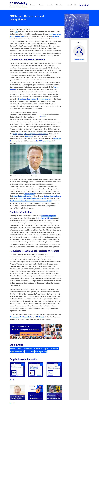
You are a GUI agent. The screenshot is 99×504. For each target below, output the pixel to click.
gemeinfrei (43, 116)
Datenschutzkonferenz (52, 196)
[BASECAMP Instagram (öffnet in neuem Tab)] (82, 4)
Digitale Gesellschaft (51, 349)
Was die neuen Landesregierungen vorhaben (53, 396)
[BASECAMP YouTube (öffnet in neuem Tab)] (85, 4)
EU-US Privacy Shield (43, 141)
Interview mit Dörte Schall (17, 397)
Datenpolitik (27, 349)
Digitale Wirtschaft (17, 352)
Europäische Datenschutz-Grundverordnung (34, 99)
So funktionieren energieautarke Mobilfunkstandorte (34, 396)
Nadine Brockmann (79, 59)
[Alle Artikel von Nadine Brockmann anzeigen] (79, 51)
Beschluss (55, 36)
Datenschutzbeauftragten (21, 196)
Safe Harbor (29, 136)
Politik (31, 352)
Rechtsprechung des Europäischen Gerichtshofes (30, 134)
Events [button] (41, 5)
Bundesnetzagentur (48, 216)
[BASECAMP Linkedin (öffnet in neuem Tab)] (80, 4)
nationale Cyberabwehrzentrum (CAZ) (32, 198)
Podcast (69, 5)
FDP (16, 32)
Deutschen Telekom (45, 218)
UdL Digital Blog (41, 352)
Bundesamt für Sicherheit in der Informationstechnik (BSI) (31, 201)
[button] (10, 380)
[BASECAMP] (18, 5)
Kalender (50, 5)
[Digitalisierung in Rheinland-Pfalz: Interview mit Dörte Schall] (17, 392)
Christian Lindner (16, 349)
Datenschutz (38, 349)
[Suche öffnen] (75, 5)
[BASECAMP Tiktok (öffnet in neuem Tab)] (88, 4)
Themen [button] (32, 5)
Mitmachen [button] (59, 5)
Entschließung (29, 194)
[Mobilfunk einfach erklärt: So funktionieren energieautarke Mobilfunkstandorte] (35, 392)
